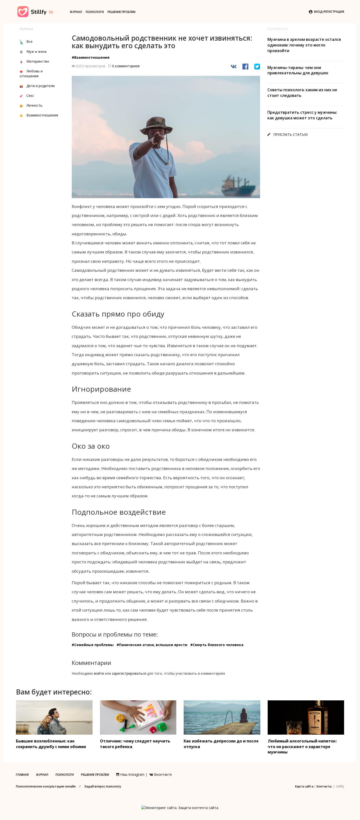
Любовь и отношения (31, 73)
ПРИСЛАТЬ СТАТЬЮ (287, 134)
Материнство (37, 61)
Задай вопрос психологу (102, 786)
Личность (34, 105)
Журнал (76, 12)
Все (29, 41)
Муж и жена (36, 51)
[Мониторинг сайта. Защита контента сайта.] (180, 807)
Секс (30, 95)
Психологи (95, 12)
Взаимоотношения (42, 115)
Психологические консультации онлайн (46, 786)
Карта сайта (304, 786)
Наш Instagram (131, 774)
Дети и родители (40, 85)
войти (99, 673)
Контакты (324, 786)
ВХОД (318, 12)
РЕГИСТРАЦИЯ (334, 12)
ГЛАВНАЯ (22, 775)
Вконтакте (162, 774)
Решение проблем (121, 12)
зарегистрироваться (129, 673)
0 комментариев (126, 66)
